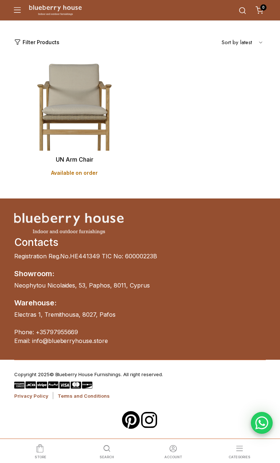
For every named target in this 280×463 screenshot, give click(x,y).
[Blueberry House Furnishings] (55, 10)
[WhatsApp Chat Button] (262, 423)
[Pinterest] (131, 420)
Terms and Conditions (84, 396)
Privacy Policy (31, 396)
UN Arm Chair (74, 159)
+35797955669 (57, 332)
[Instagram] (149, 420)
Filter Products (41, 42)
